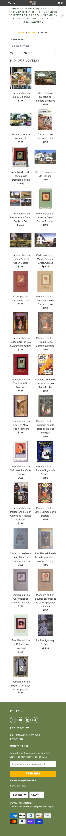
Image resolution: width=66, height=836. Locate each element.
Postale (31, 32)
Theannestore (24, 803)
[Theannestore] (33, 3)
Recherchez (19, 728)
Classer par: (17, 39)
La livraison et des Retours (25, 737)
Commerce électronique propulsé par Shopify (32, 806)
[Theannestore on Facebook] (13, 720)
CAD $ (35, 794)
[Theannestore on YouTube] (21, 720)
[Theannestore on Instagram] (28, 720)
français (17, 794)
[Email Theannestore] (35, 720)
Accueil (21, 32)
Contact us (19, 746)
